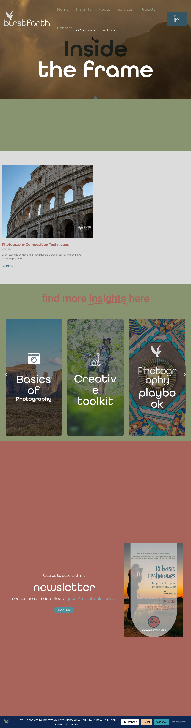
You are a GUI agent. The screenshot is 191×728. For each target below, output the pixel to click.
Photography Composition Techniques (35, 245)
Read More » (7, 266)
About (104, 9)
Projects (147, 9)
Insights (83, 9)
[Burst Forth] (27, 18)
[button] (177, 19)
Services (125, 9)
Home (63, 9)
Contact (64, 28)
